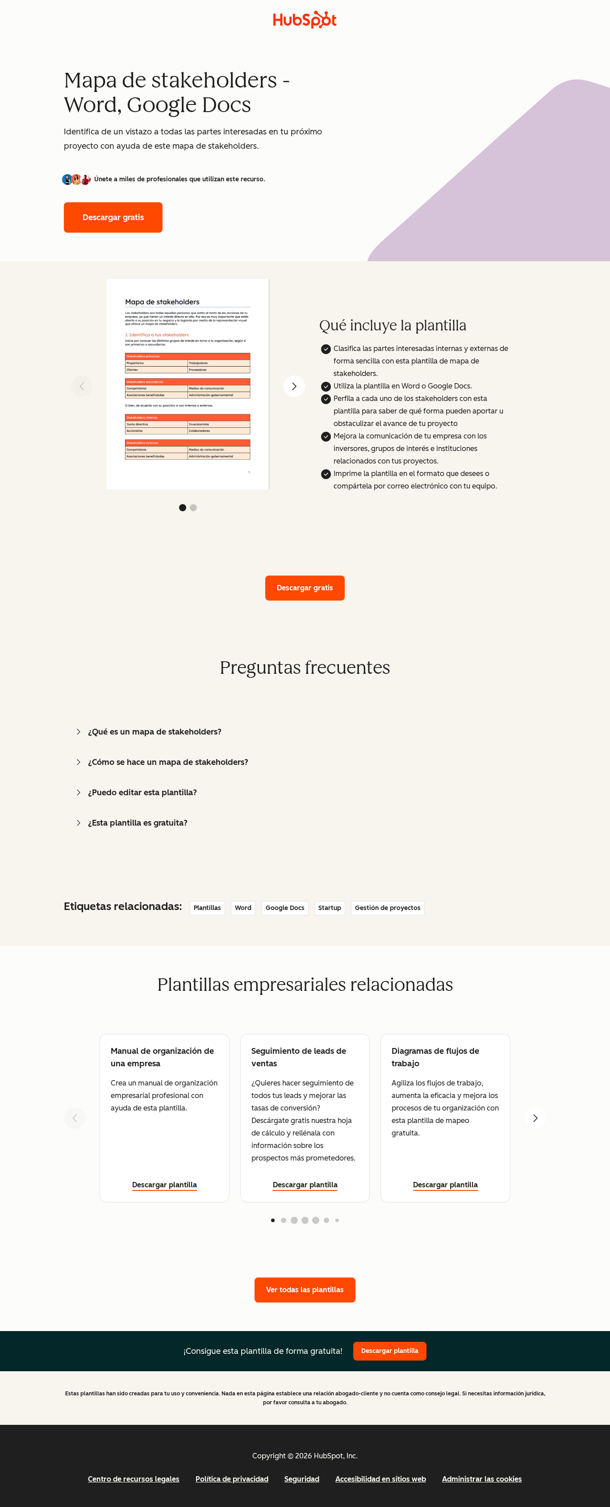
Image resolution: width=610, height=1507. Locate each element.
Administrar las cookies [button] (482, 1479)
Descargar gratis (113, 217)
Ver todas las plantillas (305, 1290)
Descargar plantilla (164, 1185)
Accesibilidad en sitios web (380, 1479)
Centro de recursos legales (134, 1479)
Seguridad (301, 1479)
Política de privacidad (232, 1479)
